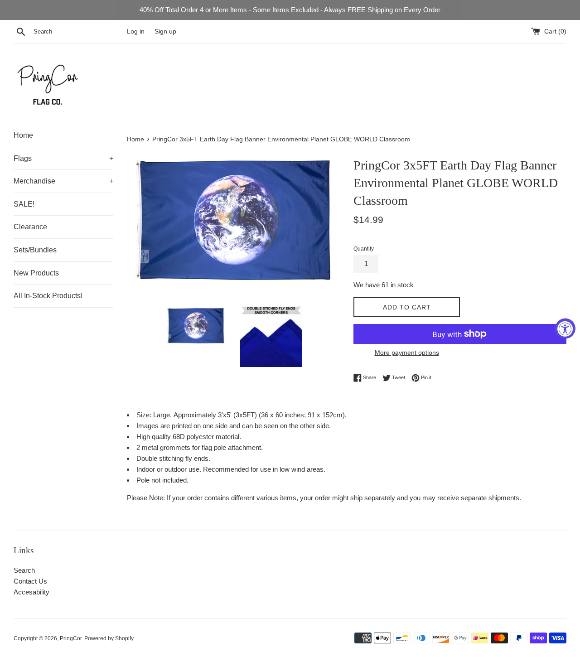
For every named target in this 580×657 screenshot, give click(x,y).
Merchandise (63, 181)
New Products (36, 273)
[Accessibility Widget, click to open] (565, 329)
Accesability (31, 592)
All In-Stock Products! (48, 296)
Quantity (363, 249)
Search (24, 570)
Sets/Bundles (35, 250)
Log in (136, 31)
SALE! (24, 204)
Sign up (165, 31)
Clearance (30, 227)
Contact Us (30, 581)
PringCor (71, 638)
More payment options (407, 352)
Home (23, 135)
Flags (63, 158)
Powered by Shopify (109, 638)
